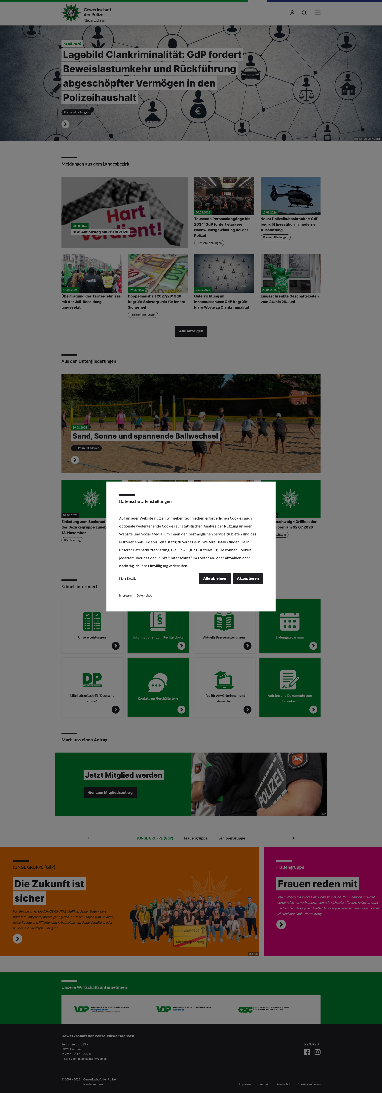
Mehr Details (127, 578)
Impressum (126, 595)
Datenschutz (144, 595)
